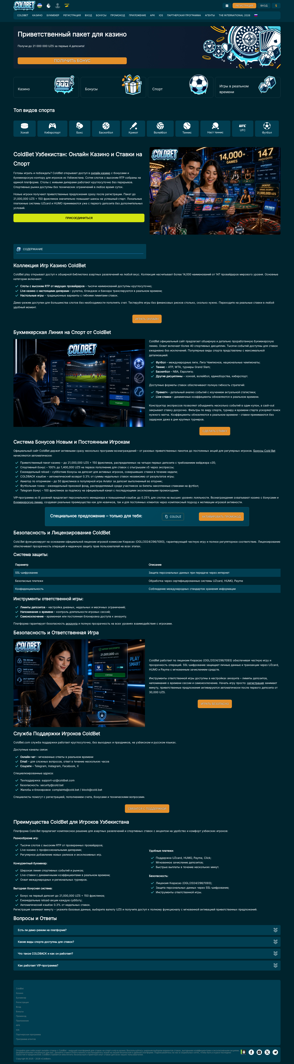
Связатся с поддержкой (147, 808)
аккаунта (72, 623)
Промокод (117, 15)
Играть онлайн (147, 319)
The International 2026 (234, 15)
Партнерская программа (184, 15)
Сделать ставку (214, 431)
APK (152, 15)
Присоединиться (79, 218)
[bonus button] (227, 5)
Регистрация (244, 5)
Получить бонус (76, 60)
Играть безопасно (215, 703)
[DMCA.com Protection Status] (243, 1055)
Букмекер (53, 15)
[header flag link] (39, 5)
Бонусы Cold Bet (264, 450)
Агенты (210, 15)
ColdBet (22, 15)
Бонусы (101, 15)
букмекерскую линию (28, 502)
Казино (37, 15)
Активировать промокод (221, 516)
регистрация (255, 683)
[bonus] (276, 5)
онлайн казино (100, 173)
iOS (161, 15)
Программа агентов (26, 1039)
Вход (263, 5)
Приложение (137, 15)
